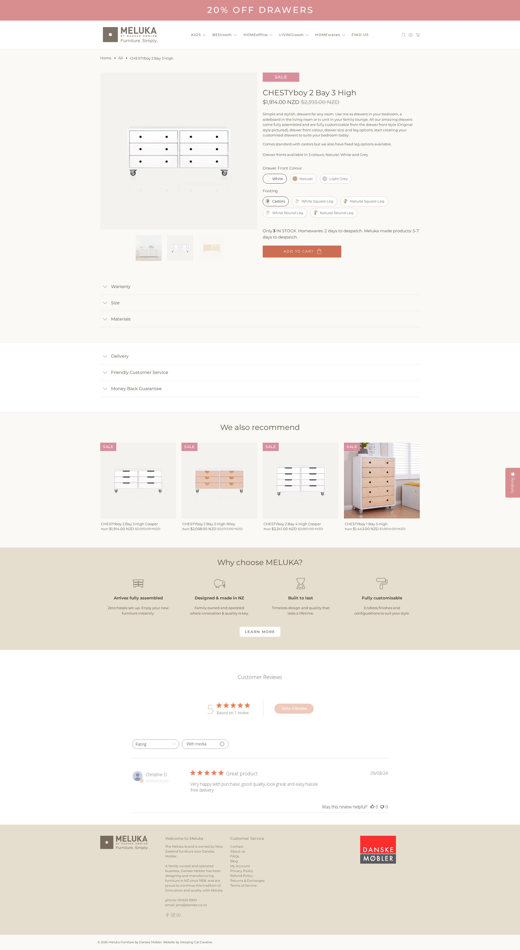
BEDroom (222, 34)
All (120, 58)
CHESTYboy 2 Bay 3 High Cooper (129, 524)
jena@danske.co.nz (191, 905)
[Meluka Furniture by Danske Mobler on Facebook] (167, 916)
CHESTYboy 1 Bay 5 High (366, 524)
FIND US (360, 34)
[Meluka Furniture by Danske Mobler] (130, 35)
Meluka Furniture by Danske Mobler (135, 942)
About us (237, 851)
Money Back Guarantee (136, 388)
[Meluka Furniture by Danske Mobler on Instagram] (173, 916)
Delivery (120, 356)
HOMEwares (327, 34)
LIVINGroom (291, 34)
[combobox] (155, 744)
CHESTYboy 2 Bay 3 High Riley (208, 524)
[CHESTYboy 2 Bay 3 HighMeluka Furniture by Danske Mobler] (178, 151)
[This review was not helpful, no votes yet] (382, 807)
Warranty (121, 286)
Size (115, 302)
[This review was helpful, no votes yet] (372, 807)
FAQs (234, 856)
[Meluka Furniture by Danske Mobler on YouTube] (178, 916)
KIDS (196, 34)
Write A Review (294, 708)
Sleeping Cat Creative (196, 942)
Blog (234, 861)
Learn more (260, 631)
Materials (121, 319)
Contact (236, 846)
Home (105, 58)
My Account (240, 866)
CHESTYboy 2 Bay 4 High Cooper (292, 524)
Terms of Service (243, 885)
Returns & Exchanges (247, 881)
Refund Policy (241, 876)
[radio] (275, 179)
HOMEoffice (255, 34)
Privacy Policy (241, 871)
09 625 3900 (187, 900)
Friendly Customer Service (139, 372)
